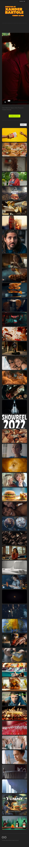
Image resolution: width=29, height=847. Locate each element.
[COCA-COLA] (14, 222)
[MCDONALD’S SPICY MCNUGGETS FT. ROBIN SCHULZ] (14, 319)
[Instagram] (3, 837)
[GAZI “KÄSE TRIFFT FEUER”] (14, 713)
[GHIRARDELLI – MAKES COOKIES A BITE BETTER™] (14, 553)
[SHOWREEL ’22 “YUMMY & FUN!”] (14, 421)
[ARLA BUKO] (14, 480)
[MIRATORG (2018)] (14, 450)
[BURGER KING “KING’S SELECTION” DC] (14, 377)
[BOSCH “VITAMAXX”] (14, 728)
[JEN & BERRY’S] (14, 524)
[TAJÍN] (14, 334)
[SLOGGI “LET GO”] (14, 742)
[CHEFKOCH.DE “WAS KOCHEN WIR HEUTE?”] (14, 699)
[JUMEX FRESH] (14, 626)
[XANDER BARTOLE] (14, 241)
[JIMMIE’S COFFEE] (14, 304)
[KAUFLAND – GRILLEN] (14, 392)
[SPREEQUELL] (14, 407)
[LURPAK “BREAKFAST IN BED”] (14, 509)
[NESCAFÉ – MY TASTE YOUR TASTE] (14, 164)
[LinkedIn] (5, 837)
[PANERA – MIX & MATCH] (14, 149)
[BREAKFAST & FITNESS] (14, 465)
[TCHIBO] (14, 538)
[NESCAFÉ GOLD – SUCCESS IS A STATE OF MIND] (14, 261)
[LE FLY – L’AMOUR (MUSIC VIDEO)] (14, 436)
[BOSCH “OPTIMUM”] (14, 567)
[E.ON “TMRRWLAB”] (14, 582)
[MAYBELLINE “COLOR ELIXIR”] (14, 786)
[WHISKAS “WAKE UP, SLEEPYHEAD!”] (14, 771)
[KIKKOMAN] (14, 208)
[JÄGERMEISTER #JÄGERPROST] (14, 823)
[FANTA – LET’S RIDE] (14, 363)
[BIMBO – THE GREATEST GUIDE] (14, 193)
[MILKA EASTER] (14, 179)
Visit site (14, 116)
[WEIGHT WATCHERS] (14, 669)
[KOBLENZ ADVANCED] (14, 348)
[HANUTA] (14, 596)
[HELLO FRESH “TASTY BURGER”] (14, 684)
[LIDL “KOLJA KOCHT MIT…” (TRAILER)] (14, 655)
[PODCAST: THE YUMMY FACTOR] (14, 804)
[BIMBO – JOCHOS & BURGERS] (14, 275)
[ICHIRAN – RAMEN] (14, 611)
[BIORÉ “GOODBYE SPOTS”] (14, 757)
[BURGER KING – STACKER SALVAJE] (14, 290)
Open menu (14, 19)
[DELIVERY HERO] (14, 640)
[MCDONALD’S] (14, 494)
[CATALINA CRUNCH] (14, 135)
